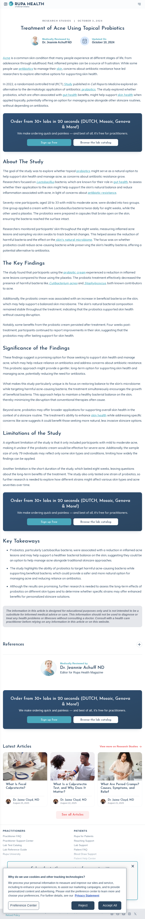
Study (67, 84)
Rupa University (12, 854)
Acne (6, 58)
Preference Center (23, 905)
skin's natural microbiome (73, 239)
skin (59, 68)
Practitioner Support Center (18, 840)
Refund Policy (13, 915)
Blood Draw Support (85, 854)
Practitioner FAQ (12, 836)
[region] (65, 890)
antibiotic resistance (102, 193)
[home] (26, 4)
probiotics (88, 89)
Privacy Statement (87, 895)
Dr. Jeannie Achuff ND (57, 42)
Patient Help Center (85, 858)
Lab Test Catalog (12, 845)
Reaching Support (84, 840)
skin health (125, 95)
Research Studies (56, 21)
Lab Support (81, 845)
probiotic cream (74, 272)
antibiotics (26, 68)
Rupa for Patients (83, 836)
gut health (70, 95)
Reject (83, 905)
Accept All (110, 905)
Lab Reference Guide (15, 849)
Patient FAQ (80, 849)
